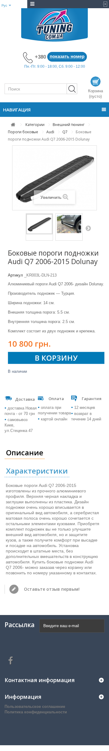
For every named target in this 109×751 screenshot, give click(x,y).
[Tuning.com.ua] (54, 25)
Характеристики (37, 471)
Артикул (15, 275)
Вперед (88, 228)
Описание (24, 452)
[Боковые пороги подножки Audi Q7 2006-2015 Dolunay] (39, 224)
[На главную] (13, 124)
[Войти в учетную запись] (103, 4)
